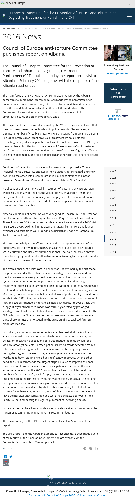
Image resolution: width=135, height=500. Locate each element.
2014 (113, 252)
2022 (113, 198)
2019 (113, 218)
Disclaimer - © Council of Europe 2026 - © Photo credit (62, 495)
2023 (113, 191)
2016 (113, 238)
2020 (113, 211)
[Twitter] (11, 456)
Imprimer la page (97, 448)
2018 (113, 225)
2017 (113, 232)
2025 (113, 177)
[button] (67, 4)
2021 (113, 204)
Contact (101, 495)
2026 (113, 170)
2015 (113, 245)
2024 (113, 184)
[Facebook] (5, 456)
